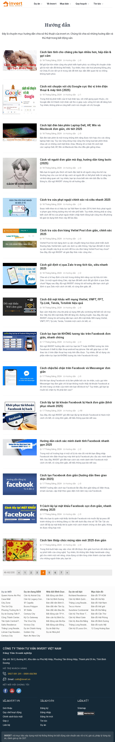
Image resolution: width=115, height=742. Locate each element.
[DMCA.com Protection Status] (86, 713)
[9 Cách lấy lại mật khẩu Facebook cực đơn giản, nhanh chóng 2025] (20, 522)
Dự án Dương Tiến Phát (11, 614)
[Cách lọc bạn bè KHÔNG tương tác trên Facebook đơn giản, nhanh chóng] (20, 349)
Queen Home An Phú (11, 595)
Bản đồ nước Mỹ (98, 624)
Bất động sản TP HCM (56, 614)
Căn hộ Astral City (32, 595)
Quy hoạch (81, 3)
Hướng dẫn (71, 60)
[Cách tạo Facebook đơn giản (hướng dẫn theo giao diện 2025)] (20, 493)
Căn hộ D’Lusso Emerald (78, 628)
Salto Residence (8, 624)
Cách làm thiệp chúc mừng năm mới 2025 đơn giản (73, 540)
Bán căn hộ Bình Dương (56, 617)
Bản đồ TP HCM (98, 595)
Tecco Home (75, 606)
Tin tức (98, 3)
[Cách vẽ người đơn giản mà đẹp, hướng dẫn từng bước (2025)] (20, 187)
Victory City (29, 624)
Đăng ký (44, 708)
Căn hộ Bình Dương (55, 599)
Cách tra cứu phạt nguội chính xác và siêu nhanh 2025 (75, 199)
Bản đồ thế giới (98, 606)
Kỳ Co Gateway (31, 617)
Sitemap (82, 708)
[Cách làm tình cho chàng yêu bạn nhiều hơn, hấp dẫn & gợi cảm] (20, 69)
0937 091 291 (15, 673)
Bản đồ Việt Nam (99, 603)
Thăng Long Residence (78, 603)
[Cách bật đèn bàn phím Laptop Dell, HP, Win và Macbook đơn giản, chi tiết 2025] (20, 139)
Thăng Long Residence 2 (11, 628)
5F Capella (28, 603)
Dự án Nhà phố (53, 632)
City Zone (5, 603)
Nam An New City (32, 635)
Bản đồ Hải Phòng (99, 617)
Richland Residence (78, 595)
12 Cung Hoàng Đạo (100, 628)
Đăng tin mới (46, 716)
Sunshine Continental (78, 610)
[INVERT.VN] (13, 3)
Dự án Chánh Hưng (32, 628)
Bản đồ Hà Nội (97, 599)
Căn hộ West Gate (77, 617)
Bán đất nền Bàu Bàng (56, 610)
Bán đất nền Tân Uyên (56, 606)
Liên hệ (6, 725)
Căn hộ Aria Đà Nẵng (78, 621)
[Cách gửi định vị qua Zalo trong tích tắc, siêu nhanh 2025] (20, 287)
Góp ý (6, 720)
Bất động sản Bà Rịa (55, 621)
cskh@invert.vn (22, 679)
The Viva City (30, 621)
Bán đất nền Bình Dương (56, 603)
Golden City (29, 632)
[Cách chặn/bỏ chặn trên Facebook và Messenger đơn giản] (20, 384)
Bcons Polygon (31, 606)
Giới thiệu (7, 708)
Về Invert (51, 3)
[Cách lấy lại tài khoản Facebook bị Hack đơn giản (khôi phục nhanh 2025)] (20, 428)
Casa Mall (5, 599)
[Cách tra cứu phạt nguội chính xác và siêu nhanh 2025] (20, 215)
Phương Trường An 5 (10, 610)
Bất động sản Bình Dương (56, 595)
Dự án (37, 3)
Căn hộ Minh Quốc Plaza (78, 599)
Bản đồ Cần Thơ (98, 614)
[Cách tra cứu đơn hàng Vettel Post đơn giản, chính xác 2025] (20, 246)
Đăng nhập (45, 712)
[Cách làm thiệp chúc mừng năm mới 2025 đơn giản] (20, 559)
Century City (7, 635)
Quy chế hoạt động (12, 712)
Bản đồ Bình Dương (100, 621)
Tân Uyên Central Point (11, 621)
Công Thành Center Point (11, 617)
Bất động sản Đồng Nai (56, 624)
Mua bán (64, 3)
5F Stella (28, 610)
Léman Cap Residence (11, 632)
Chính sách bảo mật (13, 716)
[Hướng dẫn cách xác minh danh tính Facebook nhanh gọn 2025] (20, 454)
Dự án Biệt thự (52, 628)
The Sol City (6, 606)
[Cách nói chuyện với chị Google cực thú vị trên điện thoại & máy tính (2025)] (20, 113)
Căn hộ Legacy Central (33, 599)
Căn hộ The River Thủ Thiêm (78, 614)
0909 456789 (30, 673)
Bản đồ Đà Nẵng (98, 610)
